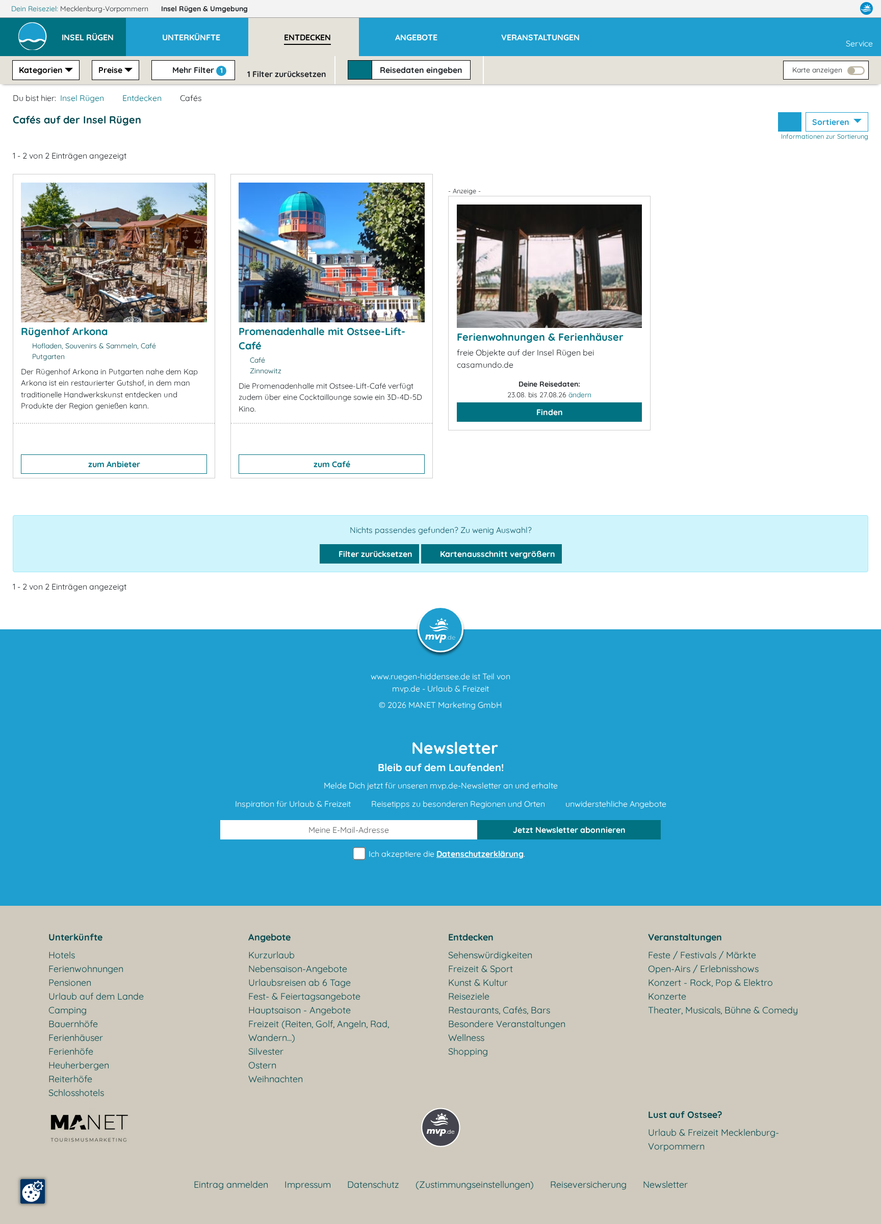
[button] (94, 32)
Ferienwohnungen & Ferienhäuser (540, 336)
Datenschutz (373, 1184)
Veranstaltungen (685, 937)
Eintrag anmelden (231, 1184)
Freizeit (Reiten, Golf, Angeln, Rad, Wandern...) (318, 1030)
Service (859, 43)
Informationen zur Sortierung (824, 136)
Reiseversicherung (588, 1184)
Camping (67, 1010)
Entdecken (142, 98)
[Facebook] (822, 8)
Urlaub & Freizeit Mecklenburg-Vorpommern (713, 1139)
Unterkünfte (75, 937)
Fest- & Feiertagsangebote (304, 996)
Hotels (61, 955)
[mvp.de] (866, 8)
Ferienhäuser (75, 1037)
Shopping (468, 1051)
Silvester (265, 1051)
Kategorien (41, 70)
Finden (549, 412)
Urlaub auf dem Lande (96, 996)
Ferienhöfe (70, 1051)
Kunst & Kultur (478, 982)
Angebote (269, 937)
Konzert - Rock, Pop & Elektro (710, 982)
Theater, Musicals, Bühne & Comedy (723, 1010)
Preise (110, 70)
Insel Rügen (204, 8)
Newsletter (665, 1184)
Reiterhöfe (70, 1079)
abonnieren (569, 830)
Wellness (466, 1037)
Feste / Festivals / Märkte (702, 955)
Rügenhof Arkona (64, 331)
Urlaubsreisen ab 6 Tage (299, 982)
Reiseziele (468, 996)
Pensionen (69, 982)
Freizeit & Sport (480, 969)
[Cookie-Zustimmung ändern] (32, 1191)
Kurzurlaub (271, 955)
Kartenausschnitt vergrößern (496, 554)
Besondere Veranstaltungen (506, 1024)
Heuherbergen (78, 1065)
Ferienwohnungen (85, 969)
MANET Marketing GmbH (455, 705)
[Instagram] (845, 8)
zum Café (332, 464)
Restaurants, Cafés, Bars (499, 1010)
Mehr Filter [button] (196, 70)
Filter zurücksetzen (374, 554)
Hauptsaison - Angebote (299, 1010)
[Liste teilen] (789, 122)
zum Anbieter (114, 464)
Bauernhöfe (73, 1024)
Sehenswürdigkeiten (490, 955)
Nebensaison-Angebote (297, 969)
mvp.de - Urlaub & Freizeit (440, 688)
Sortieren (831, 122)
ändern (579, 394)
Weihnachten (275, 1079)
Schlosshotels (76, 1093)
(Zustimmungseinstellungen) (475, 1184)
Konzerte (667, 996)
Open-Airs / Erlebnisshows (703, 969)
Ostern (262, 1065)
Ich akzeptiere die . (446, 854)
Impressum (307, 1184)
